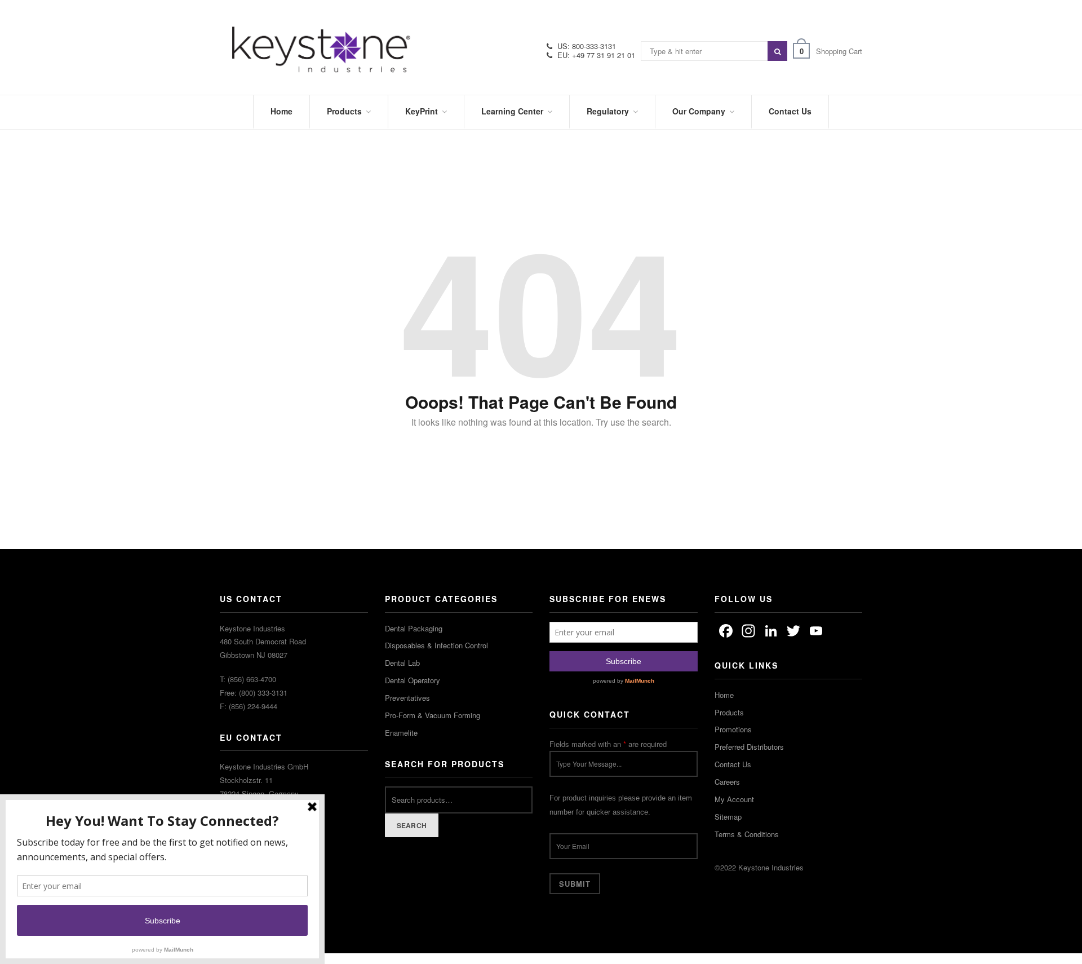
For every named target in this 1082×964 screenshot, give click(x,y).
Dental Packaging (413, 628)
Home (724, 694)
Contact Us (733, 764)
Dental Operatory (412, 680)
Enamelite (401, 732)
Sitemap (728, 816)
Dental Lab (402, 662)
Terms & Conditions (747, 834)
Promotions (733, 729)
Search (412, 825)
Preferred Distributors (749, 746)
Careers (727, 781)
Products (729, 712)
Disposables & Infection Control (436, 645)
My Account (734, 799)
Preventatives (407, 697)
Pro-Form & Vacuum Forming (432, 715)
